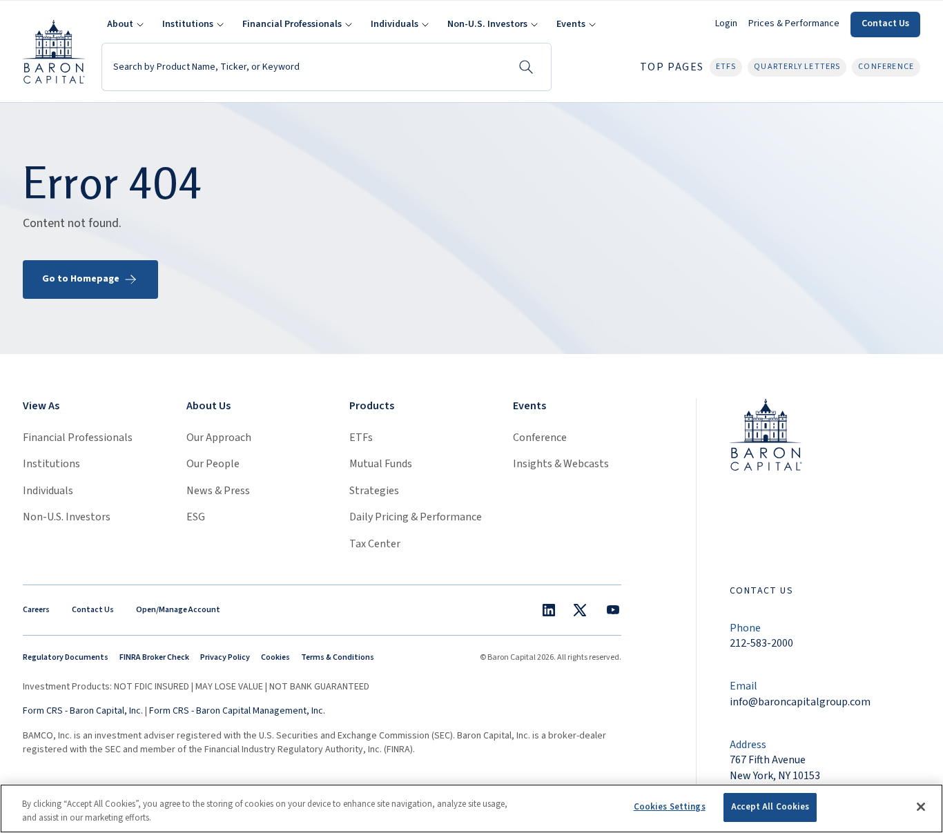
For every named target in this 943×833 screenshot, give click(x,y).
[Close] (921, 807)
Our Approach (218, 437)
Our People (213, 463)
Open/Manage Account (178, 610)
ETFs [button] (726, 66)
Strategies (374, 490)
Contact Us (885, 23)
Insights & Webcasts (561, 463)
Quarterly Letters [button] (797, 66)
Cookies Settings (670, 807)
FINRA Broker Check (154, 657)
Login (726, 23)
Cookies (275, 657)
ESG (195, 517)
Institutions (51, 463)
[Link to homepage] (766, 434)
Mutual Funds (380, 463)
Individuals (48, 490)
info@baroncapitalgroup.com (800, 701)
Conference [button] (886, 66)
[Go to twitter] (580, 610)
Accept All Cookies (770, 807)
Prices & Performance (793, 23)
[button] (123, 24)
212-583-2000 (761, 643)
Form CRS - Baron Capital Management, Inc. (237, 711)
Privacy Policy (225, 657)
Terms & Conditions (337, 657)
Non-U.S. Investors (66, 517)
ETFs (361, 437)
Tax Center (374, 543)
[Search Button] (526, 67)
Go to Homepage (80, 279)
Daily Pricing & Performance (415, 517)
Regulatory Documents (65, 657)
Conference (540, 437)
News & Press (218, 490)
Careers (36, 610)
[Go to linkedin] (549, 610)
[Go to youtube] (613, 610)
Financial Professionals (78, 437)
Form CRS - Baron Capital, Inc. (83, 711)
